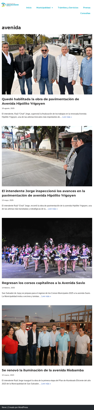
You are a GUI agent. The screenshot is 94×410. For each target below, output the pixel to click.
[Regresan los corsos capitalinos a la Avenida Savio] (47, 248)
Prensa (86, 8)
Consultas (85, 13)
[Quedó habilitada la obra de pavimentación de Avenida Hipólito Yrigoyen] (47, 64)
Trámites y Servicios (68, 8)
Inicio (29, 8)
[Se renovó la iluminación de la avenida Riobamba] (47, 335)
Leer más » (67, 117)
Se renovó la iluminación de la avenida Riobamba (43, 370)
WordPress (23, 407)
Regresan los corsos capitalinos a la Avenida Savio (43, 283)
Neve (4, 407)
